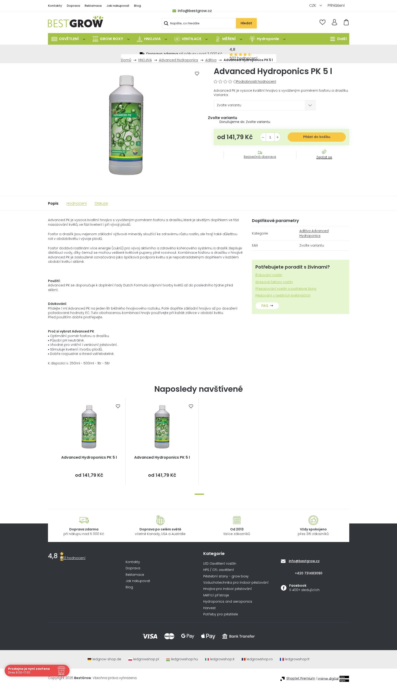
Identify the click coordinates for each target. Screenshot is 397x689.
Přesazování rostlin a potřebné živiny (286, 289)
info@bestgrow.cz (195, 10)
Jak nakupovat (117, 5)
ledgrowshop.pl (146, 659)
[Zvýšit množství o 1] (277, 137)
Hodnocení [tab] (77, 203)
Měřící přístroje (216, 595)
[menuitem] (68, 39)
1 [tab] (199, 494)
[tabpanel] (89, 441)
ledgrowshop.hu (184, 659)
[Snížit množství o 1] (263, 137)
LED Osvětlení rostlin (219, 563)
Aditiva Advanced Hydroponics (314, 233)
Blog (137, 5)
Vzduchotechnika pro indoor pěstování (236, 582)
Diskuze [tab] (101, 203)
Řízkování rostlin (268, 275)
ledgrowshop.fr (297, 659)
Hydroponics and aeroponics (227, 601)
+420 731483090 (308, 573)
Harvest (209, 608)
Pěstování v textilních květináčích (283, 295)
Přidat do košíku (316, 137)
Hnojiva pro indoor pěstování (227, 589)
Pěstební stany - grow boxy (226, 576)
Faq (264, 305)
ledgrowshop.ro (260, 659)
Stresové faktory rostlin (274, 282)
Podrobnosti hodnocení (256, 81)
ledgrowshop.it (222, 659)
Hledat (246, 23)
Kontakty (55, 5)
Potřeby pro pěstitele (220, 614)
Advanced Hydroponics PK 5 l (89, 457)
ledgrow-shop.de (106, 659)
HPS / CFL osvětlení (218, 570)
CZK (313, 5)
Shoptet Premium (300, 678)
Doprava (73, 5)
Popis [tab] (53, 203)
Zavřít (321, 162)
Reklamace (93, 5)
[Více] (337, 39)
